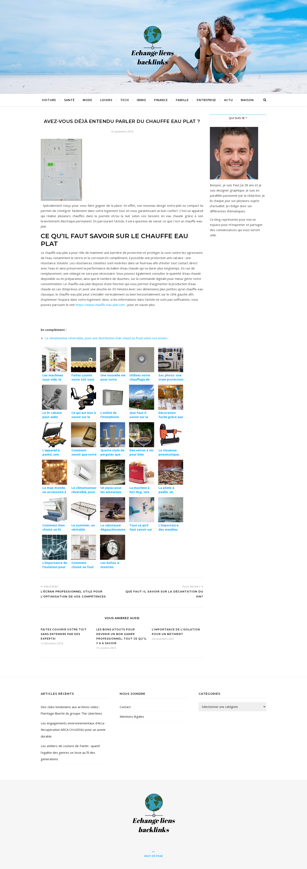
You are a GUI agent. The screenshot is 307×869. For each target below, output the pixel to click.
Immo (141, 100)
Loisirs (106, 100)
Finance (161, 100)
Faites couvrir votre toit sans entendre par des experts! (63, 634)
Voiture (49, 100)
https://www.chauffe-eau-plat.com (100, 305)
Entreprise (206, 100)
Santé (69, 100)
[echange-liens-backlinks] (153, 46)
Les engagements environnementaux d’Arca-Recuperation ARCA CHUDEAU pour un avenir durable (73, 729)
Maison (247, 100)
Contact (125, 707)
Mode (87, 100)
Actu (228, 100)
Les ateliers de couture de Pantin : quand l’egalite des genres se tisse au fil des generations (70, 752)
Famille (182, 100)
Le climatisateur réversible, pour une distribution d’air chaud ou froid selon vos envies (106, 338)
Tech (124, 100)
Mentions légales (132, 716)
